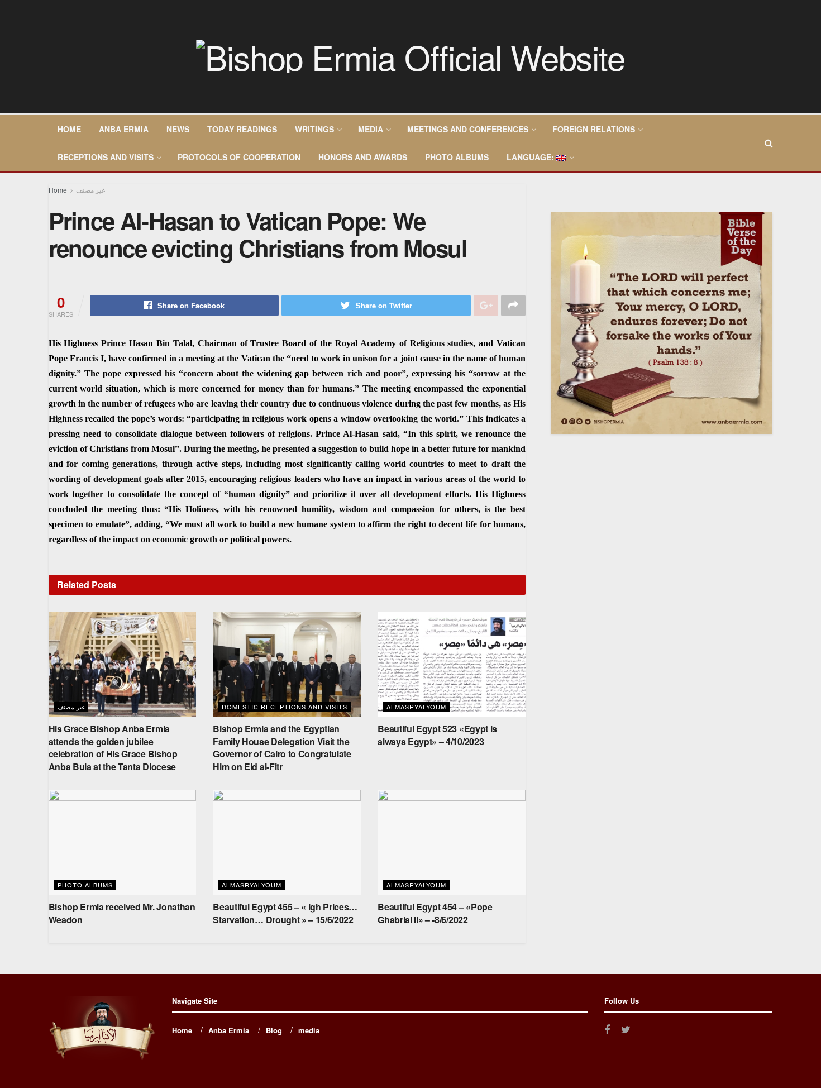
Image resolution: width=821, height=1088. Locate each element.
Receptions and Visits (106, 157)
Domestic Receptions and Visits (284, 706)
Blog (274, 1030)
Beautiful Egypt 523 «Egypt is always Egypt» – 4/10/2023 (437, 734)
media (370, 129)
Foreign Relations (593, 129)
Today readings (242, 129)
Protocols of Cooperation (239, 157)
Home (69, 129)
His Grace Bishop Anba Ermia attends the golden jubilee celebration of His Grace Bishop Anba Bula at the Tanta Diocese (113, 747)
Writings (314, 129)
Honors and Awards (362, 157)
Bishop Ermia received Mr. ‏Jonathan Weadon (122, 912)
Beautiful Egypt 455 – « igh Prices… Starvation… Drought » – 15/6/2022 (285, 912)
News (177, 129)
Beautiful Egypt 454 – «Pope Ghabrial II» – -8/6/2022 (435, 912)
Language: (531, 157)
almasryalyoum (416, 706)
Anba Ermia (124, 129)
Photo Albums (457, 157)
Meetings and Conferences (467, 129)
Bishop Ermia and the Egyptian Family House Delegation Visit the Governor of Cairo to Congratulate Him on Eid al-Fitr (282, 747)
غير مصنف (90, 189)
